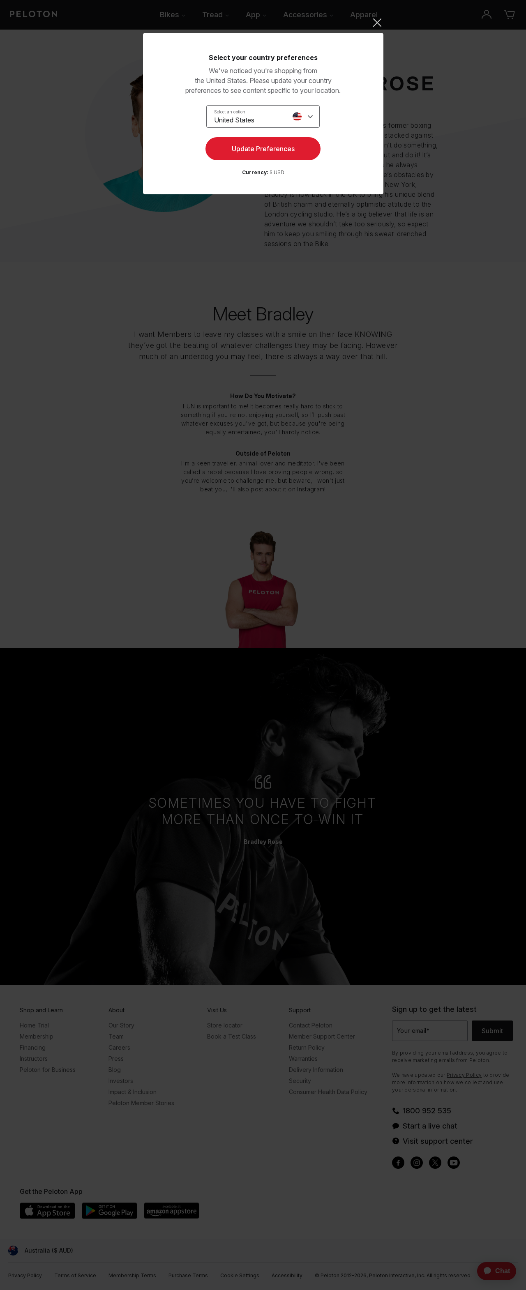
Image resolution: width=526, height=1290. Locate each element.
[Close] (263, 22)
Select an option (229, 111)
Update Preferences (263, 149)
